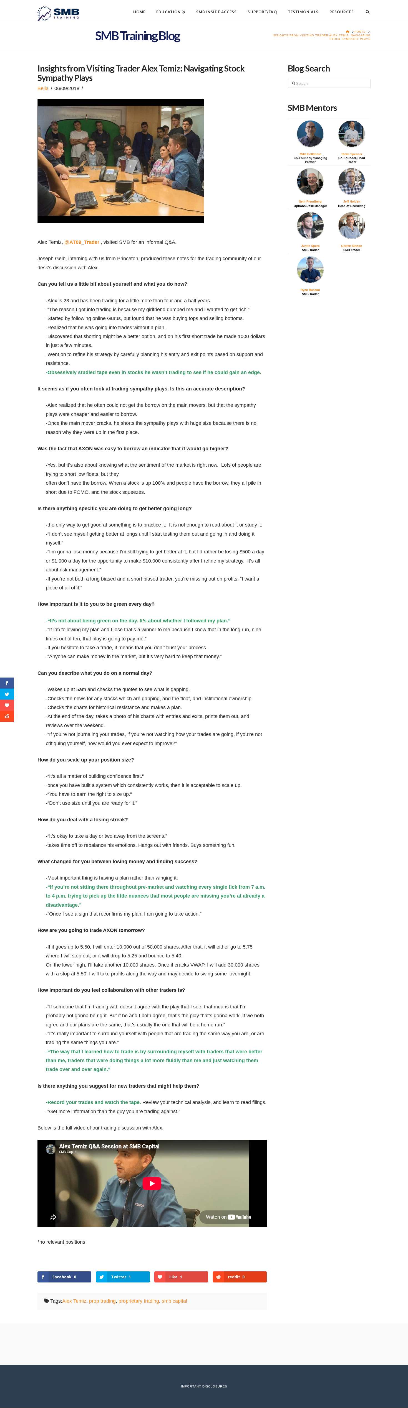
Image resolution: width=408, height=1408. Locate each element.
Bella (43, 88)
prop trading (102, 1301)
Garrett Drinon (351, 245)
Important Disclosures (204, 1386)
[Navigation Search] (365, 7)
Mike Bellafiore (310, 154)
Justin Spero (310, 245)
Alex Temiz (74, 1301)
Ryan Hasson (310, 290)
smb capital (174, 1301)
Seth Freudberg (310, 201)
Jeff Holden (351, 201)
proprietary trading (139, 1301)
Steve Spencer (351, 154)
